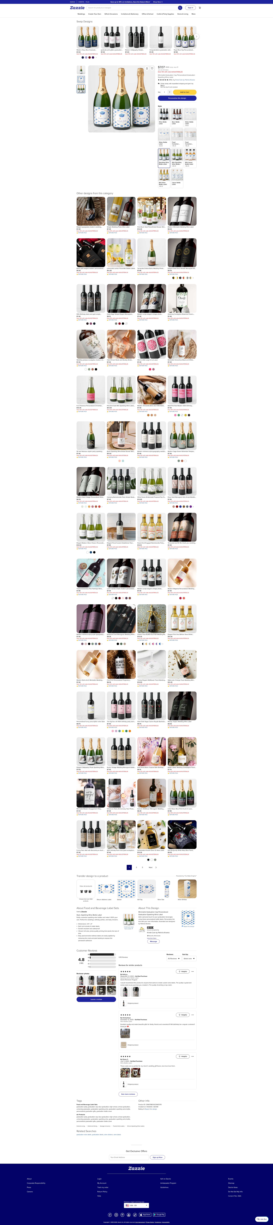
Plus (87, 2)
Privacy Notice (150, 1222)
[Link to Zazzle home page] (78, 8)
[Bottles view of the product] (121, 98)
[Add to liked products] (152, 68)
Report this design (188, 926)
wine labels (117, 1134)
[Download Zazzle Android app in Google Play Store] (159, 1214)
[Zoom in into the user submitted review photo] (81, 980)
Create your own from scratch (129, 928)
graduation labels (97, 1134)
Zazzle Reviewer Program (128, 980)
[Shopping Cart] (199, 7)
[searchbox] (134, 7)
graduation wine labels (84, 1134)
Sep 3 (162, 85)
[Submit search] (180, 8)
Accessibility (166, 1222)
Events (81, 2)
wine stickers (108, 1134)
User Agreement (140, 1222)
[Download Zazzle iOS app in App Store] (145, 1214)
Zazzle (72, 2)
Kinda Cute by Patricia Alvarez (185, 80)
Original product (133, 1003)
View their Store (151, 938)
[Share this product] (147, 68)
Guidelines (158, 1222)
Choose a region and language (134, 1202)
